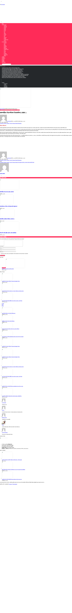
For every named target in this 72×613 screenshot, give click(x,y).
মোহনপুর (5, 37)
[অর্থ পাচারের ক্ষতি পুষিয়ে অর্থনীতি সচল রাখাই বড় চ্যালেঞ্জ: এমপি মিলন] (7, 299)
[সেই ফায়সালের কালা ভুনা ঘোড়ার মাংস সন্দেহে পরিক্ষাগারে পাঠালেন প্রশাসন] (7, 290)
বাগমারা (5, 34)
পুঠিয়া (5, 33)
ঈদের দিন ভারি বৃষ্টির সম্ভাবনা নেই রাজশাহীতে (8, 232)
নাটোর (5, 40)
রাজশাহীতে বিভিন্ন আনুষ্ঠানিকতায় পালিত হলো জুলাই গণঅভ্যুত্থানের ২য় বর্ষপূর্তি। (13, 76)
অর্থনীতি (3, 57)
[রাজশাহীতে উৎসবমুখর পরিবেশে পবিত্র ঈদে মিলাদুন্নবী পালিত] (7, 280)
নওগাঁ (4, 31)
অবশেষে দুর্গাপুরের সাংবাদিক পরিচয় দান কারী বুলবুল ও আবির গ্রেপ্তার (12, 459)
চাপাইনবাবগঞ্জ (6, 39)
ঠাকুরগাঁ (5, 47)
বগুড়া (5, 52)
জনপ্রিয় (3, 303)
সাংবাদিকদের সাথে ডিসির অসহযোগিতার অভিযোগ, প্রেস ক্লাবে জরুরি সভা (12, 73)
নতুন (2, 304)
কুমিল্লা (5, 45)
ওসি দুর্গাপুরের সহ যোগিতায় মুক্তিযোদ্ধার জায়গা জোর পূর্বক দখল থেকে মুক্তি (12, 336)
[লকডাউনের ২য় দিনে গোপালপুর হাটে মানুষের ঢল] (6, 204)
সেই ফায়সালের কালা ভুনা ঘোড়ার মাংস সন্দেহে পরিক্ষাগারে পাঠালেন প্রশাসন (13, 69)
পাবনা (5, 35)
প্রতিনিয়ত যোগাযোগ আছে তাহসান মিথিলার (8, 321)
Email (1, 249)
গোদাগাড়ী (5, 26)
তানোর (5, 29)
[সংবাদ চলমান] (2, 4)
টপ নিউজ (5, 53)
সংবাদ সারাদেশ (4, 41)
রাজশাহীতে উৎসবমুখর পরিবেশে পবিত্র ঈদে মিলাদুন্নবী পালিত (11, 67)
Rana (3, 425)
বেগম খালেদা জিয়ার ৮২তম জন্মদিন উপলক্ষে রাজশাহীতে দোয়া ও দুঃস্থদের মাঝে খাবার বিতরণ (15, 74)
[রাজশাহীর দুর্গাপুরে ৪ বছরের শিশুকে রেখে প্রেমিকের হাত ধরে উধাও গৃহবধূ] (7, 385)
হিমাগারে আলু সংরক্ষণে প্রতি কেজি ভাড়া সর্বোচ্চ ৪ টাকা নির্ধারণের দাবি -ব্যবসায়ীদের (14, 77)
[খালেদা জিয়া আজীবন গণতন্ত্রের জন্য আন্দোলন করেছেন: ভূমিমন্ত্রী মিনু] (7, 395)
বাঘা (4, 36)
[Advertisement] (36, 12)
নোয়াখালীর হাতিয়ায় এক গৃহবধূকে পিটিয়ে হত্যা (8, 313)
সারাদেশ (5, 43)
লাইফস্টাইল (3, 62)
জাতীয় (5, 55)
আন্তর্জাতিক (3, 58)
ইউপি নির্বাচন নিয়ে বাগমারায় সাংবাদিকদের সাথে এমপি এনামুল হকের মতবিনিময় (13, 469)
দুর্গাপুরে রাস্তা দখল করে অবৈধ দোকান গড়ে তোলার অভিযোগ (10, 328)
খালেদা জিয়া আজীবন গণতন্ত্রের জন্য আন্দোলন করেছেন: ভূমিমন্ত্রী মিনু (11, 72)
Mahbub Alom (4, 417)
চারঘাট (5, 27)
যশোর (5, 51)
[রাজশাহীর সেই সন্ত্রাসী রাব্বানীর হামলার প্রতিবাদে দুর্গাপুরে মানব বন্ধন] (7, 478)
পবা (4, 32)
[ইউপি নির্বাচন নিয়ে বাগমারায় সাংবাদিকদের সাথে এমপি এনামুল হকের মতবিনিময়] (7, 468)
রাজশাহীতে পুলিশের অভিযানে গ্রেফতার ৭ (7, 219)
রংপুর (4, 50)
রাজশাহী (5, 25)
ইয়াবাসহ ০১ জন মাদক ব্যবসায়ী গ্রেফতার (8, 268)
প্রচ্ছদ (3, 23)
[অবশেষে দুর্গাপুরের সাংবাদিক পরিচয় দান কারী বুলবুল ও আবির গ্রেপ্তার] (7, 458)
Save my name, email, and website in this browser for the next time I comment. (14, 253)
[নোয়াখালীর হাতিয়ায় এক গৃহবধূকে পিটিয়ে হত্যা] (7, 312)
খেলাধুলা (3, 59)
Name (1, 248)
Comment (2, 246)
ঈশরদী (5, 38)
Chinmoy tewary (5, 432)
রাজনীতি (3, 61)
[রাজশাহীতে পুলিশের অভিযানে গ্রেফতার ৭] (7, 216)
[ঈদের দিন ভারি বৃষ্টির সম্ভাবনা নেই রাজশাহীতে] (9, 230)
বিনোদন (3, 60)
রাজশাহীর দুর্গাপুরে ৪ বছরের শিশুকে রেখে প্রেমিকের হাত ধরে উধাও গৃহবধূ (12, 71)
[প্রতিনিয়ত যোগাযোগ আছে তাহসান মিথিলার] (7, 320)
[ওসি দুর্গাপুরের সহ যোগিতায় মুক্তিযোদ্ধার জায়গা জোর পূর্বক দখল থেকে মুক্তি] (7, 335)
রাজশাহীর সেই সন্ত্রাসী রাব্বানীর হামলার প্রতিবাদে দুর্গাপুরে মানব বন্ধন (12, 479)
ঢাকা (4, 44)
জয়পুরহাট (5, 46)
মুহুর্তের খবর (5, 54)
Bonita (3, 410)
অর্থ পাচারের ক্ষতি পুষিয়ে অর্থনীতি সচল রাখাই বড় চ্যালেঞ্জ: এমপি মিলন (12, 70)
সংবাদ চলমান (9, 121)
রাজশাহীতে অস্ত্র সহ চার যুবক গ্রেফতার (7, 191)
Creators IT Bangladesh (13, 484)
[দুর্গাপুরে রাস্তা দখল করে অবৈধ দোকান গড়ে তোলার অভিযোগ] (7, 327)
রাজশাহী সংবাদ (4, 24)
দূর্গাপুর (5, 30)
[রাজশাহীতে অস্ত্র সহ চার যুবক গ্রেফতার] (9, 189)
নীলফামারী (5, 48)
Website (1, 251)
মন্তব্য (3, 305)
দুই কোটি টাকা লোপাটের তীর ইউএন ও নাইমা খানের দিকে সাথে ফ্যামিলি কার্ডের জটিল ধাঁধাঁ (15, 75)
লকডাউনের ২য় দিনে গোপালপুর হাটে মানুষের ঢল (8, 206)
